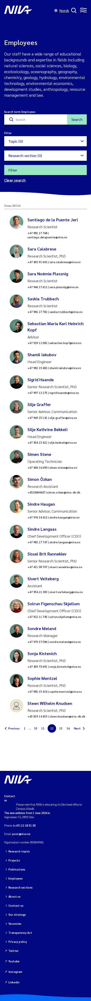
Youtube (14, 961)
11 (42, 728)
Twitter (13, 950)
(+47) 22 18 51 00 (24, 825)
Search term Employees (20, 111)
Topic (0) (15, 141)
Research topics (19, 851)
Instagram (15, 971)
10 (35, 728)
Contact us (15, 905)
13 (60, 728)
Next (77, 728)
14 (68, 728)
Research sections (20, 887)
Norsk (64, 10)
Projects (14, 860)
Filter (12, 169)
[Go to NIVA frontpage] (28, 10)
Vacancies (15, 923)
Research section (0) (25, 155)
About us (14, 896)
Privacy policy (17, 941)
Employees (15, 878)
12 (52, 728)
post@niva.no (21, 834)
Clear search (15, 180)
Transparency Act (20, 932)
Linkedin (13, 982)
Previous (14, 728)
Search (77, 119)
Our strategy (17, 914)
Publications (16, 869)
